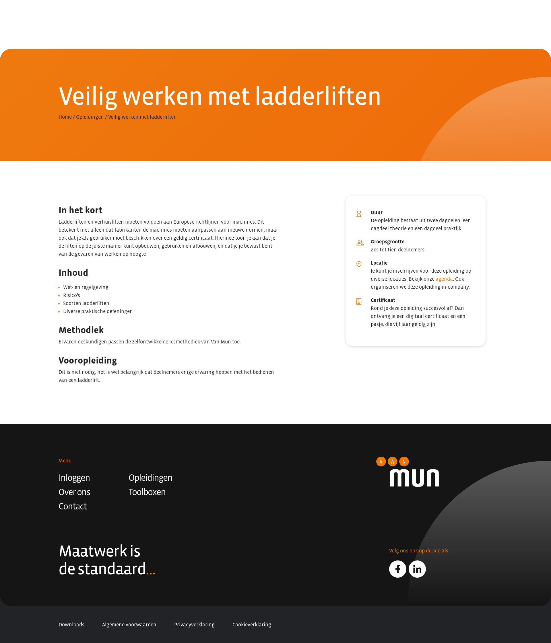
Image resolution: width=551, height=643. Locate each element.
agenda (444, 279)
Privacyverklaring (194, 625)
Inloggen (74, 477)
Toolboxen (147, 492)
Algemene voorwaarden (129, 625)
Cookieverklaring (251, 625)
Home (65, 117)
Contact (72, 506)
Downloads (71, 625)
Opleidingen (90, 117)
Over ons (74, 492)
